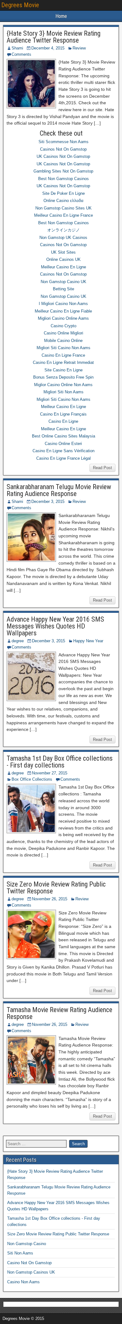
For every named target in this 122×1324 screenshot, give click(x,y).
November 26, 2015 (49, 899)
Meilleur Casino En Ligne (63, 267)
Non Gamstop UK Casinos (63, 237)
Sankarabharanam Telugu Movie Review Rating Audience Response (59, 490)
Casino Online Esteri (63, 443)
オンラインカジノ (63, 230)
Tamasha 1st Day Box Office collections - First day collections (60, 761)
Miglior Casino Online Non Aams (63, 384)
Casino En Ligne (63, 421)
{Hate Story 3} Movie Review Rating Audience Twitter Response (53, 36)
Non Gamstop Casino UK (63, 281)
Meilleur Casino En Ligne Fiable (63, 311)
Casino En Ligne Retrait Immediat (63, 362)
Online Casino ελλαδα (63, 200)
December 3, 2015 (47, 501)
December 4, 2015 (47, 48)
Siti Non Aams (20, 1253)
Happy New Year (88, 641)
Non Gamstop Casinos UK (31, 1272)
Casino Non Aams (23, 1282)
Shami (17, 48)
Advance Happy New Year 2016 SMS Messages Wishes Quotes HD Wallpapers (55, 626)
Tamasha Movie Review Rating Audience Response (59, 1013)
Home (61, 16)
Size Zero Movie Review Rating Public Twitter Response (56, 887)
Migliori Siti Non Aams (63, 392)
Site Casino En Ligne (63, 370)
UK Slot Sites (63, 252)
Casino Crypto (63, 325)
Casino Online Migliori (63, 333)
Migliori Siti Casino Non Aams (63, 347)
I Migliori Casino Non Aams (63, 303)
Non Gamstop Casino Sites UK (63, 208)
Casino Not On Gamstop (29, 1262)
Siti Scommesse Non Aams (63, 141)
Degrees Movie (20, 5)
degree (18, 641)
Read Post (102, 467)
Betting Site (63, 289)
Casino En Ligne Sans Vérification (63, 450)
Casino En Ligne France (63, 355)
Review (79, 48)
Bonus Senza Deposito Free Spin (63, 377)
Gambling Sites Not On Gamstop (63, 171)
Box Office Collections (32, 779)
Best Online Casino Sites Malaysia (63, 436)
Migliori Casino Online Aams (63, 318)
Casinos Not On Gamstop (63, 149)
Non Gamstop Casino (26, 1243)
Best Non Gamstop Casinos (63, 178)
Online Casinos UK (63, 259)
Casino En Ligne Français (63, 414)
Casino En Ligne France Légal (63, 458)
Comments (21, 54)
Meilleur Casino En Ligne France (63, 215)
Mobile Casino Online (63, 340)
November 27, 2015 (49, 773)
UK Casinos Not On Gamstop (63, 156)
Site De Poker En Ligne (63, 193)
